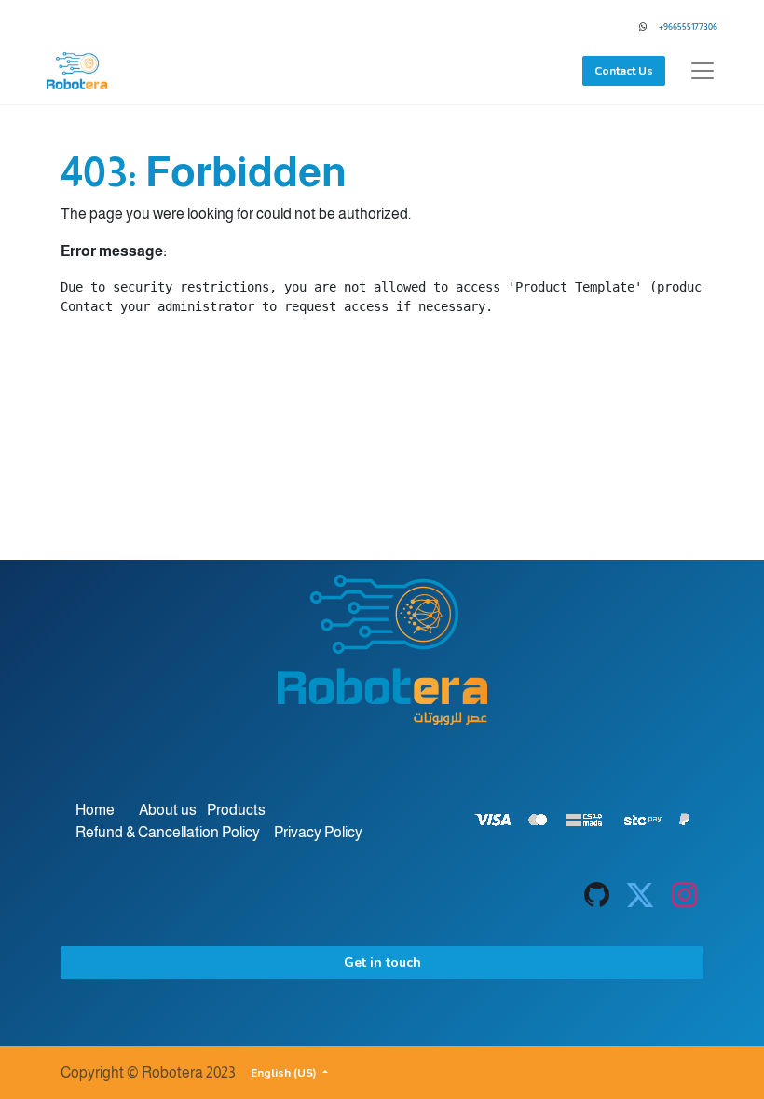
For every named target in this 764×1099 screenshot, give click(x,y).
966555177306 (690, 26)
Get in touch (382, 962)
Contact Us (623, 70)
